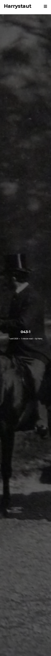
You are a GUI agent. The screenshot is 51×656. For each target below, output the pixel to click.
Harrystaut (17, 6)
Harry (40, 338)
